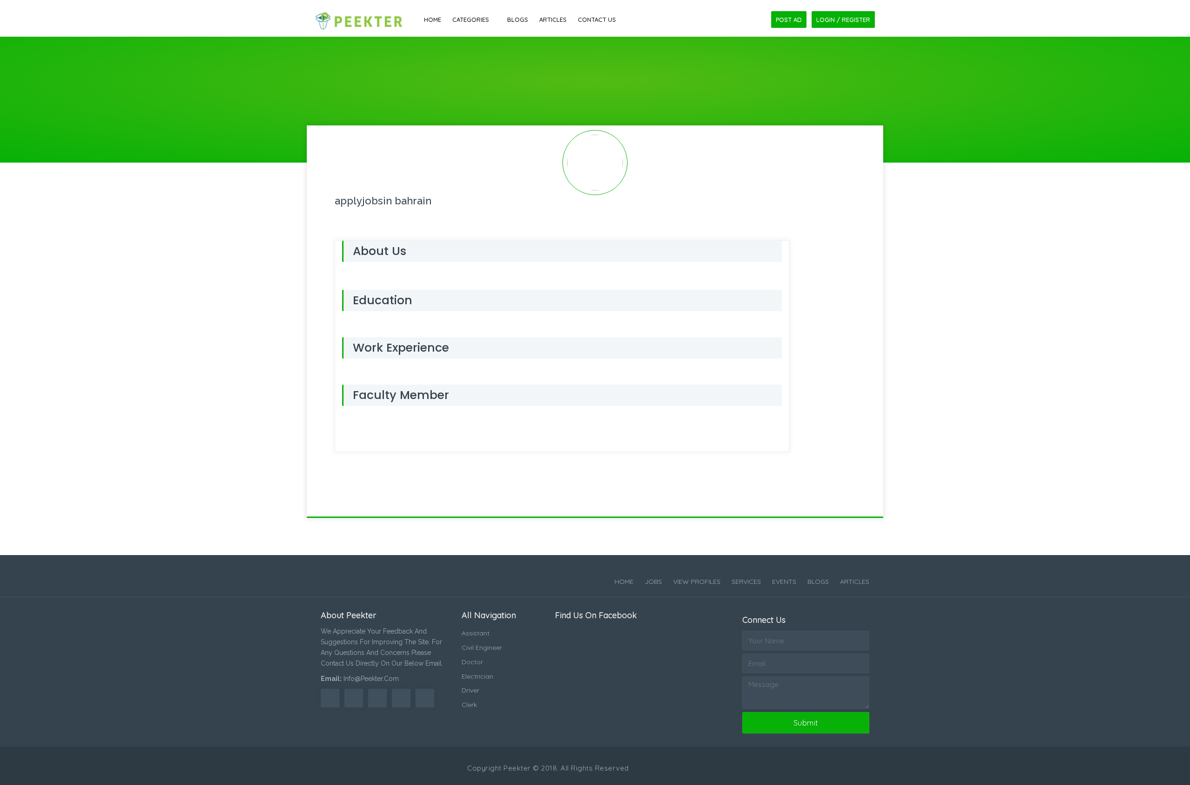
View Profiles (697, 581)
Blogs (517, 19)
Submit (806, 722)
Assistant (475, 633)
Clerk (469, 704)
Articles (553, 19)
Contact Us (597, 19)
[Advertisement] (595, 66)
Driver (470, 690)
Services (746, 581)
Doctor (472, 662)
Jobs (653, 581)
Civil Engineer (482, 647)
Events (784, 581)
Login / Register (843, 19)
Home (432, 19)
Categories (470, 19)
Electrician (477, 676)
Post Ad (789, 19)
